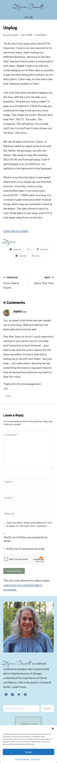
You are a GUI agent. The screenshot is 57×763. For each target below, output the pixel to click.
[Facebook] (6, 694)
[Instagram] (12, 694)
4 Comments (40, 34)
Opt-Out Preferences (22, 759)
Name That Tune (44, 280)
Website (10, 513)
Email (9, 497)
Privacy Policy (36, 759)
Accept (28, 752)
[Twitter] (19, 694)
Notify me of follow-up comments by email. (25, 538)
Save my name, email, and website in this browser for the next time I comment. (29, 524)
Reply (8, 396)
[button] (52, 728)
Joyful (17, 311)
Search (47, 708)
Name (9, 481)
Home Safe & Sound (11, 282)
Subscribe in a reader (16, 230)
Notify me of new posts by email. (25, 548)
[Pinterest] (25, 694)
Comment (11, 434)
